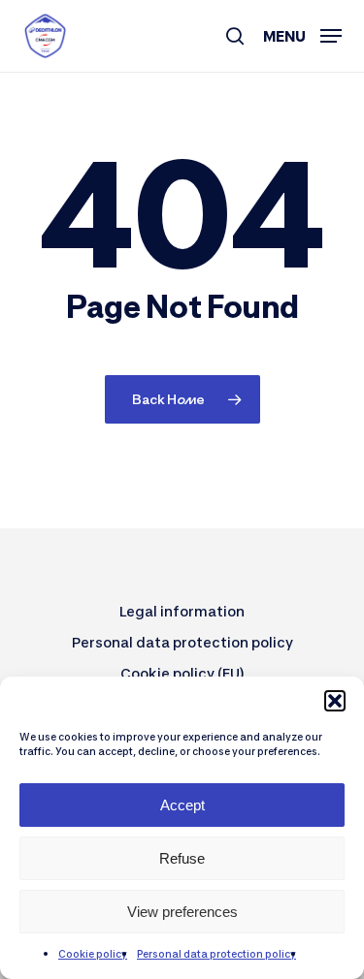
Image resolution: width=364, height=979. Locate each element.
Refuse (182, 858)
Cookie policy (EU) (182, 673)
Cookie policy (92, 954)
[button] (335, 701)
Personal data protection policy (216, 954)
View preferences (182, 911)
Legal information (182, 611)
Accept (182, 805)
